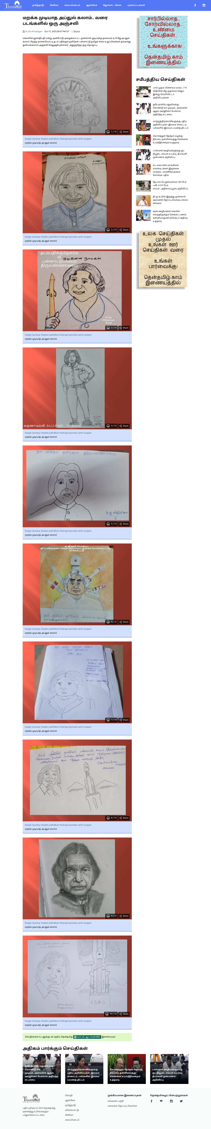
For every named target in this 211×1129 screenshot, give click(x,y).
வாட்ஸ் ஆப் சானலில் (88, 1037)
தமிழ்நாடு (38, 5)
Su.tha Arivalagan (33, 31)
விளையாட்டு (72, 1110)
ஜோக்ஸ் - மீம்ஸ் (112, 5)
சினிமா (54, 5)
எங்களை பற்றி (116, 1101)
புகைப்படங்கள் (136, 5)
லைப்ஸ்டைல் (72, 5)
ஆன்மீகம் (91, 5)
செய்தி (69, 1095)
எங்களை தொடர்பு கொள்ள (122, 1106)
